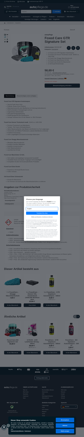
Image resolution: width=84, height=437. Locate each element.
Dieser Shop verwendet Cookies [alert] (23, 420)
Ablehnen (65, 425)
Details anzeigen (65, 431)
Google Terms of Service (46, 222)
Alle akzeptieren (65, 420)
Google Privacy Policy (37, 223)
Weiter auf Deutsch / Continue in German (42, 216)
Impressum (27, 431)
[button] (4, 427)
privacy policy (34, 227)
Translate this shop (42, 213)
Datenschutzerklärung (17, 431)
